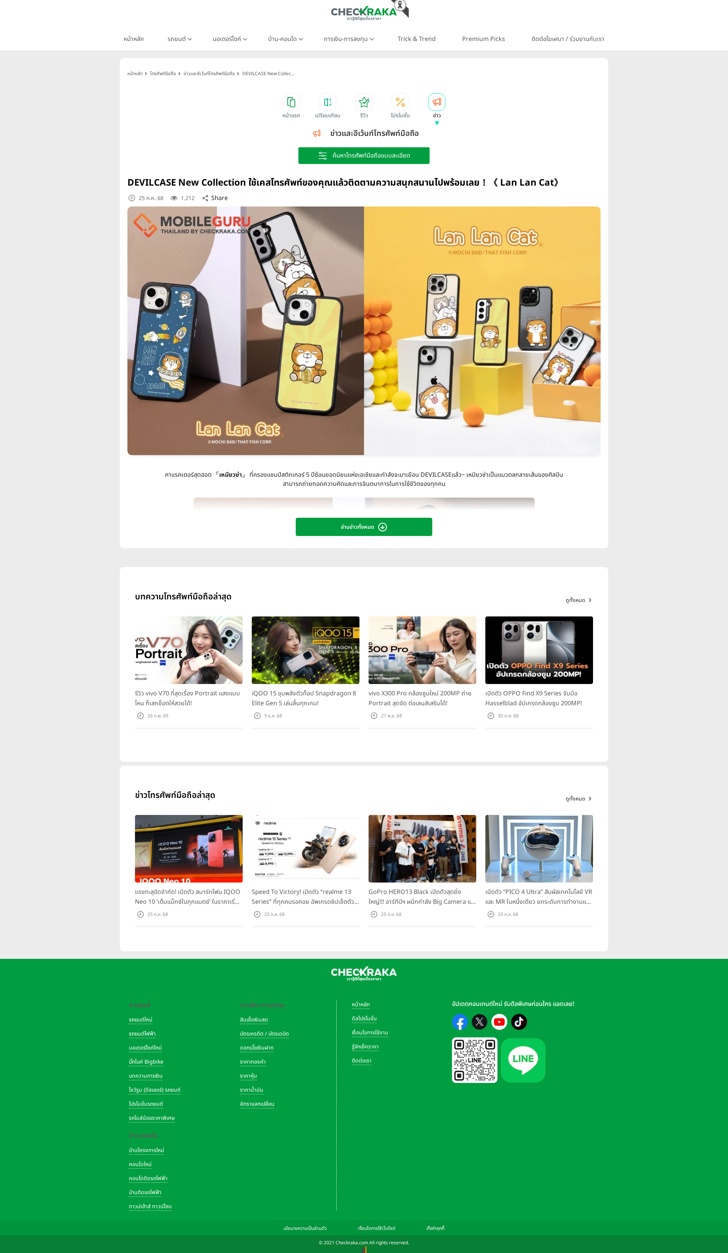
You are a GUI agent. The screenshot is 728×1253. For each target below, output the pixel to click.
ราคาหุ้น (248, 1076)
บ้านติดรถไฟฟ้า (145, 1192)
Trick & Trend (417, 39)
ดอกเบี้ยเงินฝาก (256, 1048)
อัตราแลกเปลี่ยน (257, 1104)
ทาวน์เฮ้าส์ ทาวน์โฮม (150, 1206)
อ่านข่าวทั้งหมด (357, 527)
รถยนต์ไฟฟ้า (142, 1034)
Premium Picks (483, 39)
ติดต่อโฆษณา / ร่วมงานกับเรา (568, 39)
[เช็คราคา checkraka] (364, 13)
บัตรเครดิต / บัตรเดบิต (264, 1034)
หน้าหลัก (134, 39)
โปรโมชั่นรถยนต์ (146, 1104)
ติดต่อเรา (362, 1061)
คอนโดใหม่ (140, 1164)
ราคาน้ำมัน (251, 1090)
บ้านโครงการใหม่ (146, 1150)
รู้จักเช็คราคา (365, 1047)
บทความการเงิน (146, 1076)
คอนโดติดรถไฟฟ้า (148, 1178)
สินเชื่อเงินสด (254, 1020)
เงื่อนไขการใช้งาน (370, 1033)
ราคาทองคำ (253, 1062)
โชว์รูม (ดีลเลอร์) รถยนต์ (154, 1090)
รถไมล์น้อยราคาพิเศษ (152, 1118)
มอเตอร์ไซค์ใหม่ (145, 1048)
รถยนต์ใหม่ (140, 1020)
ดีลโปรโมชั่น (364, 1019)
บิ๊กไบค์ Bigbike (146, 1062)
